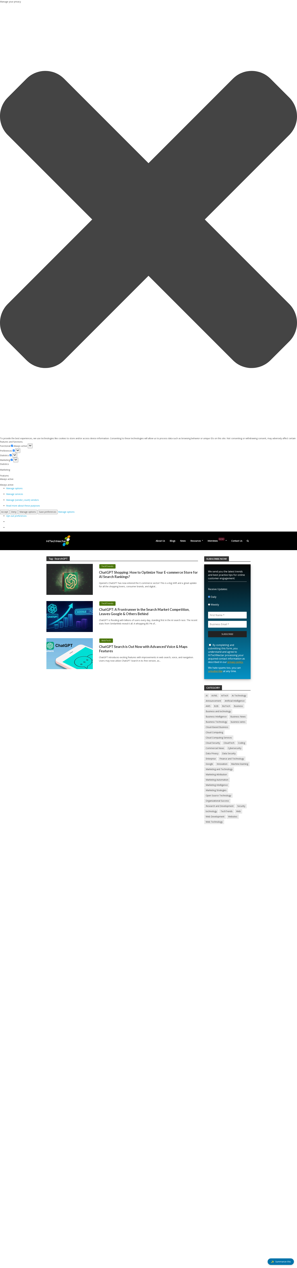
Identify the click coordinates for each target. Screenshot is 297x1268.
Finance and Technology (232, 758)
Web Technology (214, 821)
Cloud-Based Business (217, 727)
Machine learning (239, 763)
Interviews (216, 540)
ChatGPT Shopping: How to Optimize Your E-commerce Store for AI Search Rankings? (148, 574)
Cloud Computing (214, 732)
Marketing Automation (217, 779)
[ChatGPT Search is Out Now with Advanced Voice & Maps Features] (69, 653)
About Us (160, 540)
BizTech (226, 706)
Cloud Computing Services (219, 737)
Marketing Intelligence (217, 784)
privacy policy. (235, 662)
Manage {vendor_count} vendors (22, 499)
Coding (241, 742)
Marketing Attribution (216, 774)
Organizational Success (217, 800)
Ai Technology (239, 695)
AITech (224, 695)
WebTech (106, 640)
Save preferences (47, 511)
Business (238, 706)
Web (238, 811)
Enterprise (211, 758)
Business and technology (218, 711)
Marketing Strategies (216, 790)
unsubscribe (215, 671)
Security (241, 806)
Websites (232, 816)
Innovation (222, 763)
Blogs (172, 540)
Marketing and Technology (219, 769)
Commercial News (215, 748)
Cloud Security (213, 742)
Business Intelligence (216, 716)
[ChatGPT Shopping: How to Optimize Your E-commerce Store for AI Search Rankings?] (69, 579)
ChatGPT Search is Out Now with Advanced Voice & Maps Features (143, 649)
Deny (13, 511)
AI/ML (214, 695)
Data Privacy (212, 753)
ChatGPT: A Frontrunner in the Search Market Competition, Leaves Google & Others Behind (144, 611)
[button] (148, 220)
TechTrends (107, 566)
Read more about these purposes (23, 505)
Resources (195, 540)
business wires (238, 721)
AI (207, 695)
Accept (4, 511)
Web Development (215, 816)
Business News (238, 716)
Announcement (213, 700)
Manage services (14, 494)
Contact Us (236, 540)
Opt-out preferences (16, 515)
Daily (213, 597)
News (183, 540)
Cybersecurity (234, 748)
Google (209, 763)
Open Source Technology (218, 795)
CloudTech (229, 742)
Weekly (214, 604)
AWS (208, 706)
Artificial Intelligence (235, 700)
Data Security (229, 753)
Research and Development (220, 806)
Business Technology (216, 721)
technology (211, 811)
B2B (216, 706)
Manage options (14, 488)
